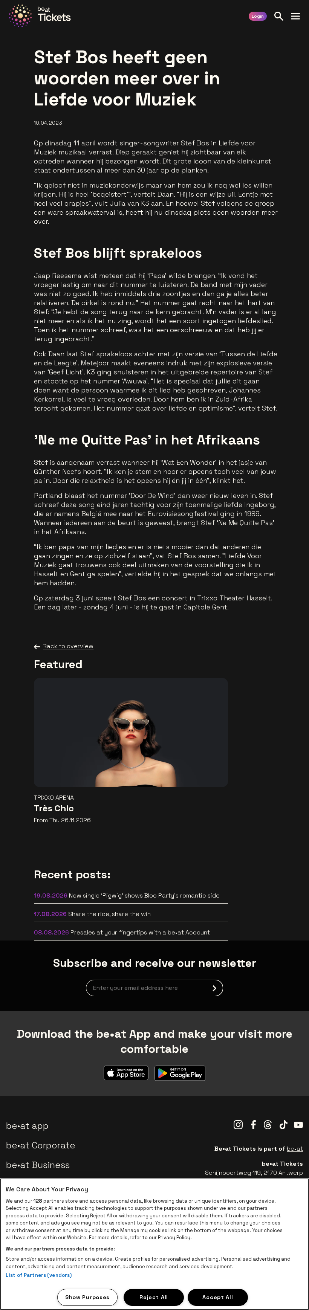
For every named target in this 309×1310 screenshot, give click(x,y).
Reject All (153, 1297)
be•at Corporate (40, 1145)
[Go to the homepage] (40, 16)
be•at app (27, 1125)
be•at (295, 1149)
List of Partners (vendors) (39, 1275)
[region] (154, 1244)
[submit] (214, 988)
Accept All (217, 1297)
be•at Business (38, 1165)
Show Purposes (87, 1297)
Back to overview (68, 646)
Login (258, 16)
